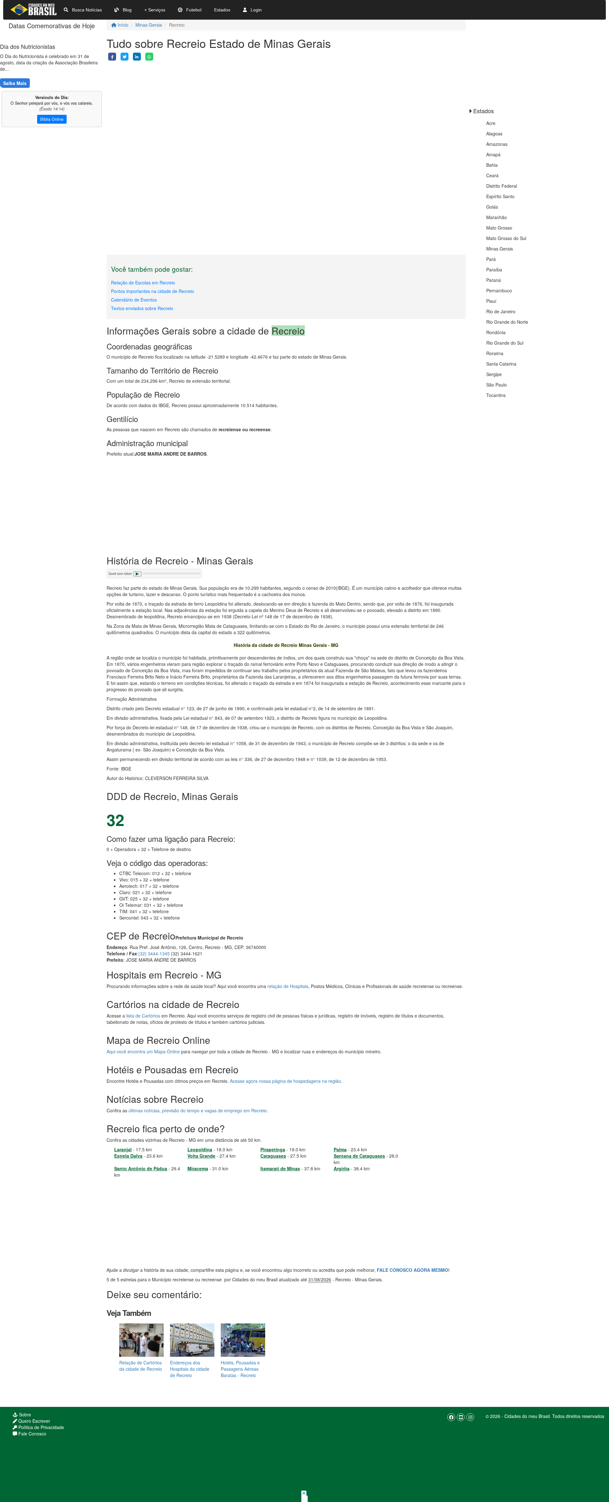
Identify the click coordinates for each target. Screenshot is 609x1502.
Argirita (342, 1168)
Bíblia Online (51, 119)
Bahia (492, 165)
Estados (222, 9)
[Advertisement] (286, 105)
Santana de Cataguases (359, 1156)
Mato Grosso (499, 227)
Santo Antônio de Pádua (140, 1168)
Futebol (193, 9)
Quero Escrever (33, 1421)
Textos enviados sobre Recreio (142, 308)
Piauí (491, 301)
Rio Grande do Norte (507, 322)
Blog (126, 9)
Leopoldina (199, 1149)
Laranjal (123, 1149)
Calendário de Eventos (134, 299)
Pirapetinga (272, 1149)
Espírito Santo (500, 196)
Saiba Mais (15, 83)
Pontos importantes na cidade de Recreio (152, 291)
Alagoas (494, 133)
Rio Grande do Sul (504, 343)
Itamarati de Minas (280, 1168)
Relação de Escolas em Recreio (143, 282)
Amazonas (497, 144)
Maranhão (496, 217)
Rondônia (496, 332)
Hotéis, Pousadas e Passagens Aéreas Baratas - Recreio (240, 1368)
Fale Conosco (31, 1433)
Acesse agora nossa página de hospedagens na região (285, 1081)
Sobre (24, 1414)
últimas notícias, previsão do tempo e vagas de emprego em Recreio (197, 1110)
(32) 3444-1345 (154, 953)
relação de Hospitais (287, 986)
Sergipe (494, 374)
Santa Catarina (501, 364)
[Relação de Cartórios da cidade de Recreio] (141, 1339)
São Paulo (496, 384)
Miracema (197, 1168)
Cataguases (273, 1156)
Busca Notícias (86, 9)
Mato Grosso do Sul (506, 238)
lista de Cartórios (143, 1015)
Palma (340, 1149)
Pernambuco (499, 290)
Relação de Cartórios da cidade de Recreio (140, 1365)
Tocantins (496, 395)
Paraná (493, 280)
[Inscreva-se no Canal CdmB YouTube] (460, 1417)
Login (255, 9)
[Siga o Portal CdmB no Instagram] (470, 1417)
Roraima (494, 353)
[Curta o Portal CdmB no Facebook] (451, 1417)
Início (122, 25)
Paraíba (494, 269)
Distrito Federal (501, 186)
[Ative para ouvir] (137, 573)
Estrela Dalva (128, 1156)
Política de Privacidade (40, 1427)
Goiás (492, 207)
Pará (491, 259)
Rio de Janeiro (500, 311)
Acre (490, 123)
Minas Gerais (148, 25)
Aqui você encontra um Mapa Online (143, 1051)
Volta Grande (201, 1156)
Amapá (493, 154)
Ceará (492, 175)
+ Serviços (154, 9)
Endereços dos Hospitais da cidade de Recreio (189, 1368)
